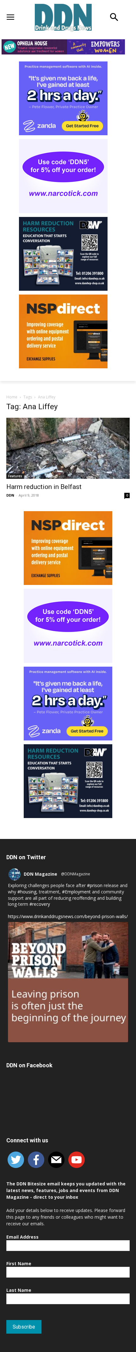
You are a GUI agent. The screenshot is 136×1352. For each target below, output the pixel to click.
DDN (10, 495)
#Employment (76, 892)
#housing (26, 892)
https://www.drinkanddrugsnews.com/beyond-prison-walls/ (68, 916)
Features (15, 476)
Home (11, 397)
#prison (94, 885)
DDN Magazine (40, 874)
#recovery (39, 904)
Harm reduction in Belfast (44, 487)
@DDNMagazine (75, 874)
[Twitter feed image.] (68, 982)
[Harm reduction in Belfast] (68, 448)
